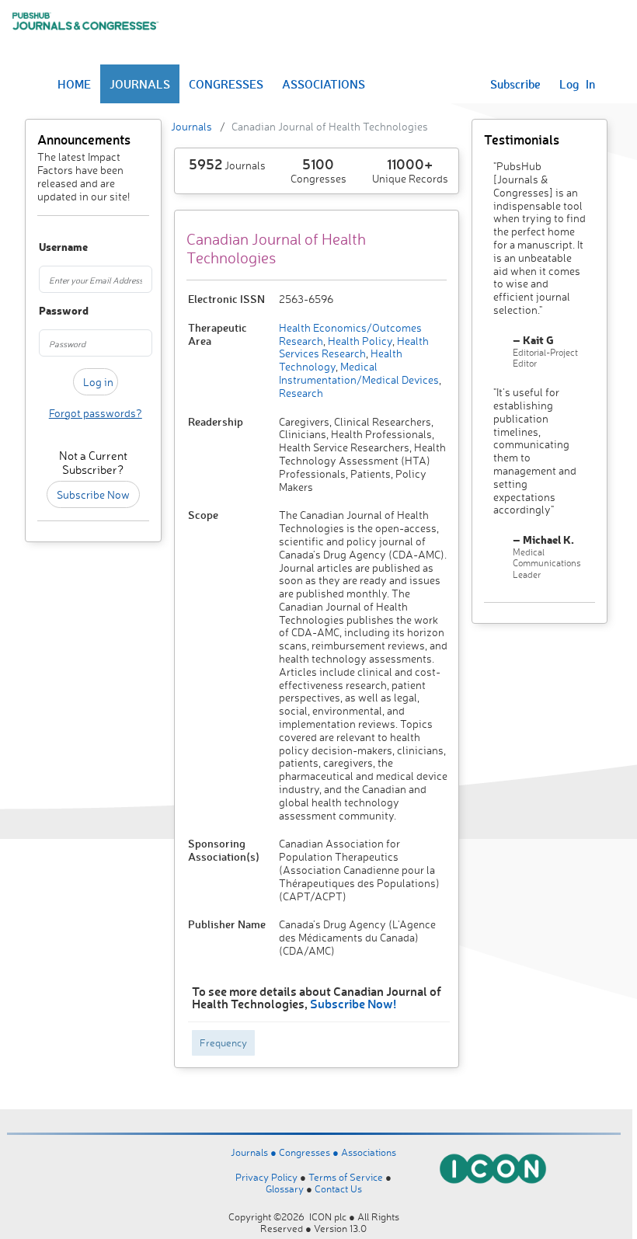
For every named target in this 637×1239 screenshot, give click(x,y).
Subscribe (515, 84)
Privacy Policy (266, 1177)
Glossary (285, 1188)
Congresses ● (310, 1152)
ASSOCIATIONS (323, 84)
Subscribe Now (93, 494)
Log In (577, 84)
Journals (191, 126)
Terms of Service (345, 1177)
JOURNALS (140, 84)
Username (46, 247)
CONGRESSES (226, 84)
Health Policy (358, 340)
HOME (74, 84)
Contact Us (338, 1188)
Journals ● (255, 1152)
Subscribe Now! (353, 1003)
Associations (368, 1152)
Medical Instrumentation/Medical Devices (359, 373)
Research (301, 392)
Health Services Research (354, 347)
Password (46, 311)
